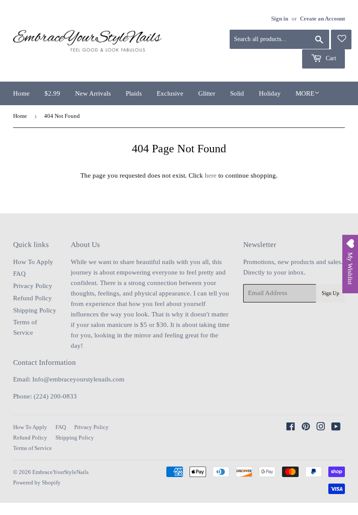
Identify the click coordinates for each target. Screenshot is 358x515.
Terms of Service (32, 448)
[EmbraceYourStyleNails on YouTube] (336, 427)
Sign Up (330, 293)
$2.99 (52, 93)
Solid (237, 93)
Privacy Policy (32, 285)
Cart (330, 58)
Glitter (206, 93)
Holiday (270, 93)
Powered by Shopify (37, 482)
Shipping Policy (34, 310)
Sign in (279, 19)
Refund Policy (32, 298)
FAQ (19, 273)
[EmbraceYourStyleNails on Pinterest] (305, 427)
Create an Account (322, 19)
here (211, 175)
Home (21, 93)
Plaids (134, 93)
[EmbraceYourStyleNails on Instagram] (321, 427)
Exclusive (170, 93)
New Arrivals (93, 93)
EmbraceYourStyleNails (60, 472)
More (305, 93)
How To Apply (33, 261)
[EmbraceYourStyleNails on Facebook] (290, 427)
